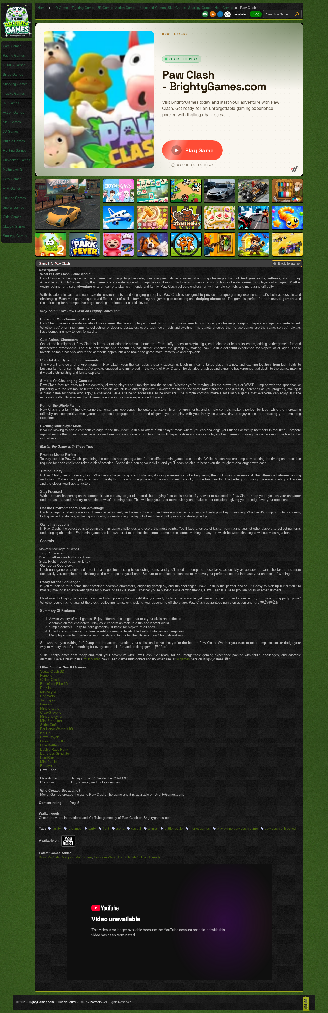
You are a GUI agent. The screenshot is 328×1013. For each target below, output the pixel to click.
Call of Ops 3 (50, 680)
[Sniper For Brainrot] (186, 255)
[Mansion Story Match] (152, 255)
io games (183, 659)
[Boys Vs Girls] (118, 201)
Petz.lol (46, 688)
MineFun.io (48, 762)
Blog (255, 14)
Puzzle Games (14, 141)
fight (106, 828)
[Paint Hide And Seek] (219, 255)
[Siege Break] (253, 255)
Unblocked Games (152, 8)
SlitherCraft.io (50, 725)
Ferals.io (46, 704)
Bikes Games (13, 74)
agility (56, 828)
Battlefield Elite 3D (54, 684)
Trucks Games (14, 93)
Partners (96, 1002)
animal (153, 828)
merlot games (200, 828)
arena (120, 828)
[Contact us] (206, 14)
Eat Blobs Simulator (55, 753)
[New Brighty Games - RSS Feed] (213, 14)
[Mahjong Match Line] (152, 201)
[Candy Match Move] (152, 228)
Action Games (125, 8)
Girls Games (12, 217)
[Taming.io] (186, 228)
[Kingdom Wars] (186, 201)
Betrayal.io (48, 766)
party (92, 828)
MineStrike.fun (51, 721)
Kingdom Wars (105, 857)
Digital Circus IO (52, 741)
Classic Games (14, 226)
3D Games (105, 8)
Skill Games (177, 8)
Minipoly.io (48, 692)
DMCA (82, 1002)
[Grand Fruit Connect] (219, 228)
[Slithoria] (287, 228)
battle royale (174, 828)
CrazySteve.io (50, 712)
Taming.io (47, 700)
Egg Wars (47, 696)
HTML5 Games (14, 65)
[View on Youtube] (68, 840)
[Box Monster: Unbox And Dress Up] (118, 255)
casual (136, 828)
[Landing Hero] (118, 228)
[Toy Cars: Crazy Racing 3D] (287, 255)
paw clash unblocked (280, 828)
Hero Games (223, 8)
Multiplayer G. (13, 169)
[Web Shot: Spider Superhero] (253, 228)
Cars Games (12, 46)
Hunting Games (14, 198)
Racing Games (14, 55)
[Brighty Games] (17, 36)
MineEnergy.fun (51, 717)
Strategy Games (200, 8)
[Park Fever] (84, 255)
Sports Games (13, 207)
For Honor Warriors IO (56, 729)
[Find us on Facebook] (220, 14)
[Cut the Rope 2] (50, 255)
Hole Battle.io (50, 745)
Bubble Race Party (54, 749)
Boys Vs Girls (49, 857)
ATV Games (12, 188)
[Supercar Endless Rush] (67, 228)
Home (42, 8)
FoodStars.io (49, 758)
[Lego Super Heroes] (253, 201)
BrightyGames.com (40, 1002)
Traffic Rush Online (132, 857)
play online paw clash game (237, 828)
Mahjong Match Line (77, 857)
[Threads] (287, 201)
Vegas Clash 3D (52, 671)
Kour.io (45, 733)
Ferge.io (46, 675)
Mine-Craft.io (49, 708)
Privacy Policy (66, 1002)
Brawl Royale (50, 737)
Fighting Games (83, 8)
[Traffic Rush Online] (219, 201)
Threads (154, 857)
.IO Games (61, 8)
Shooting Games (15, 84)
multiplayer (92, 659)
